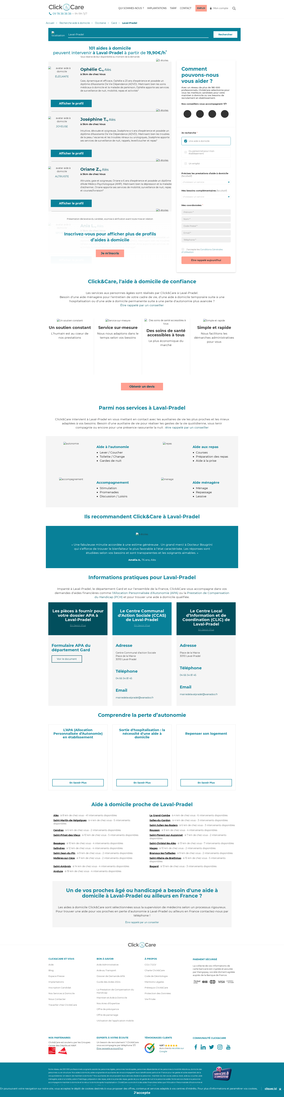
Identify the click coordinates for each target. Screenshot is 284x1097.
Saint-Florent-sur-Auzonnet (166, 835)
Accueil (50, 23)
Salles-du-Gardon (160, 820)
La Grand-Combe (160, 815)
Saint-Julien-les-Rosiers (164, 825)
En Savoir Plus (78, 625)
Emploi (201, 8)
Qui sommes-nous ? (131, 8)
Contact (185, 8)
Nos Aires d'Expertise (108, 1003)
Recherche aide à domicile (74, 23)
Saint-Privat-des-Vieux (66, 835)
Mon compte (220, 8)
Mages (153, 848)
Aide (51, 964)
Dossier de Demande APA (111, 976)
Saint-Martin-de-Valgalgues (69, 820)
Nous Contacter (57, 999)
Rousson (155, 830)
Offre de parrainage (107, 1015)
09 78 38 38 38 (62, 13)
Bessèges (59, 843)
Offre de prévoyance (108, 1009)
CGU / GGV (150, 964)
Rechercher (225, 34)
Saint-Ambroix (62, 866)
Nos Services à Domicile (61, 993)
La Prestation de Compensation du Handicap (115, 991)
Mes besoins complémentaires (198, 190)
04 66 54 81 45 (124, 678)
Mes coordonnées (191, 205)
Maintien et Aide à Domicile (112, 997)
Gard (114, 23)
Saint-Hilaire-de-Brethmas (165, 858)
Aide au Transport (106, 970)
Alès (56, 815)
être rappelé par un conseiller (187, 427)
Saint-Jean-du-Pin (64, 853)
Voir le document (67, 659)
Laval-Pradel (129, 23)
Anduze (58, 871)
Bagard (154, 866)
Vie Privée (150, 999)
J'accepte (142, 1093)
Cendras (58, 830)
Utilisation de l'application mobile (115, 1020)
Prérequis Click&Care (156, 987)
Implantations (157, 8)
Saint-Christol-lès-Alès (163, 843)
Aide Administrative (107, 964)
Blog (51, 970)
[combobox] (138, 34)
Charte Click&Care (155, 970)
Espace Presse (56, 976)
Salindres (59, 848)
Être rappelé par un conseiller (142, 305)
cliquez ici (271, 1088)
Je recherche (188, 132)
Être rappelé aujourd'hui (206, 260)
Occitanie (100, 23)
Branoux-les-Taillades (162, 853)
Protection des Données (158, 993)
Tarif (173, 8)
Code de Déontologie (156, 976)
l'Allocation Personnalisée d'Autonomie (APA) (145, 593)
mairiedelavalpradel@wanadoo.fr (135, 697)
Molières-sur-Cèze (64, 858)
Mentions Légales (154, 982)
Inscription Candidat (59, 987)
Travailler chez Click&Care (62, 1005)
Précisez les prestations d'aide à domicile (204, 173)
